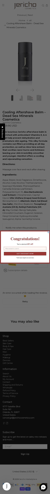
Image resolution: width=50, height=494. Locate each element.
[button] (43, 487)
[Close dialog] (48, 232)
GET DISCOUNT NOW (25, 254)
